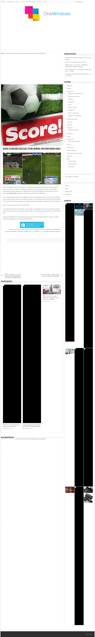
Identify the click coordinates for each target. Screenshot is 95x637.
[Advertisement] (47, 35)
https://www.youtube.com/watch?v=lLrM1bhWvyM (16, 205)
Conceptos (69, 122)
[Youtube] (80, 2)
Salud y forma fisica (73, 113)
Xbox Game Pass (72, 164)
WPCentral (58, 231)
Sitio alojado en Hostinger (71, 176)
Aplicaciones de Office (74, 141)
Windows (3, 1)
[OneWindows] (47, 13)
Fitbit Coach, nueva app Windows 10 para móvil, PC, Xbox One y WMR (51, 297)
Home (3, 53)
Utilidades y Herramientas (74, 115)
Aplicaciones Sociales (73, 96)
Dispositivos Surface (73, 130)
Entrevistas (70, 133)
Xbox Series (71, 166)
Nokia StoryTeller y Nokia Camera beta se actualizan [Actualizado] (50, 275)
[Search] (93, 1)
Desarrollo (69, 125)
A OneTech (69, 85)
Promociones (70, 147)
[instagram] (82, 2)
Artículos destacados (30, 1)
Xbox (68, 159)
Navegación (71, 110)
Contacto (45, 1)
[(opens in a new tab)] (69, 272)
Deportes (70, 99)
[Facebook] (76, 2)
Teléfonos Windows (72, 150)
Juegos (8, 53)
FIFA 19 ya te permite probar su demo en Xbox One (11, 425)
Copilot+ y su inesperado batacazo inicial (75, 62)
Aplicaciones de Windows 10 (75, 93)
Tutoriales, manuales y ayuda (74, 153)
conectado (28, 439)
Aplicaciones (70, 91)
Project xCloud (72, 161)
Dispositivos (70, 127)
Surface (22, 1)
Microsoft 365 (11, 1)
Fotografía (71, 102)
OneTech (39, 1)
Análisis (69, 88)
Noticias (69, 144)
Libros (70, 104)
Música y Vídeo (72, 107)
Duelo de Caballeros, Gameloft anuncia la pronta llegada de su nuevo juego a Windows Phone (13, 275)
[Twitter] (78, 2)
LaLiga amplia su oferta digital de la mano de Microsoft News (32, 425)
